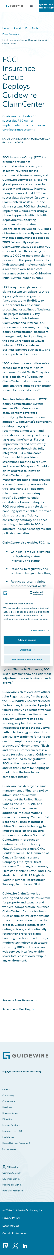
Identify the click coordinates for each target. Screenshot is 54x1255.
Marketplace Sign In (12, 1184)
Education (7, 1119)
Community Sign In (11, 1172)
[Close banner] (49, 593)
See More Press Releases (17, 1000)
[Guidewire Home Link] (25, 1055)
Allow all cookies (27, 640)
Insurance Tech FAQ (12, 1131)
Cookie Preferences (14, 1233)
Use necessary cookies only (27, 659)
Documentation (10, 1113)
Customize (25, 649)
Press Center (32, 28)
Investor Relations (11, 1125)
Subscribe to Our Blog (16, 1009)
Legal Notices (11, 1225)
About (17, 28)
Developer (7, 1107)
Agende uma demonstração (46, 6)
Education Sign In (11, 1178)
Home (5, 28)
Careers (6, 1089)
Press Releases (10, 34)
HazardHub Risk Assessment (16, 1142)
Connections (8, 1101)
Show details (38, 630)
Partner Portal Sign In (12, 1190)
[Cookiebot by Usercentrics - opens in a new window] (31, 593)
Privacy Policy (11, 1218)
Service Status (9, 1148)
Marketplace (8, 1136)
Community (8, 1095)
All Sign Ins (12, 1166)
